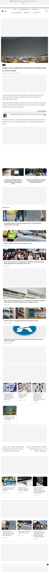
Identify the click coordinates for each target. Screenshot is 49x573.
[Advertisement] (24, 27)
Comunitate (35, 9)
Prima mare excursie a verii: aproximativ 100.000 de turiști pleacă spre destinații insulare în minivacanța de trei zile (39, 534)
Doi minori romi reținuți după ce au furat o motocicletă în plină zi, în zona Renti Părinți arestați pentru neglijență (39, 490)
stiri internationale (25, 9)
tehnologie (26, 12)
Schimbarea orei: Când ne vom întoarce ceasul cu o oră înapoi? (9, 418)
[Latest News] (2, 11)
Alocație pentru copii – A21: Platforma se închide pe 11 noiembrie (9, 489)
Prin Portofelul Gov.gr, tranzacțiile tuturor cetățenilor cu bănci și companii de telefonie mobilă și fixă (9, 396)
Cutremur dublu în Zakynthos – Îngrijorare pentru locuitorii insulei (23, 489)
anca (13, 73)
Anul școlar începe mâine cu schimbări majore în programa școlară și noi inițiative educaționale (36, 449)
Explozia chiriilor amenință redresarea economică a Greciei (26, 1)
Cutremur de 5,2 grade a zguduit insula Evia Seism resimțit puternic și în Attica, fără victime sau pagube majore (13, 449)
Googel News (36, 12)
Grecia (14, 9)
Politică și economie (16, 12)
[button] (17, 10)
